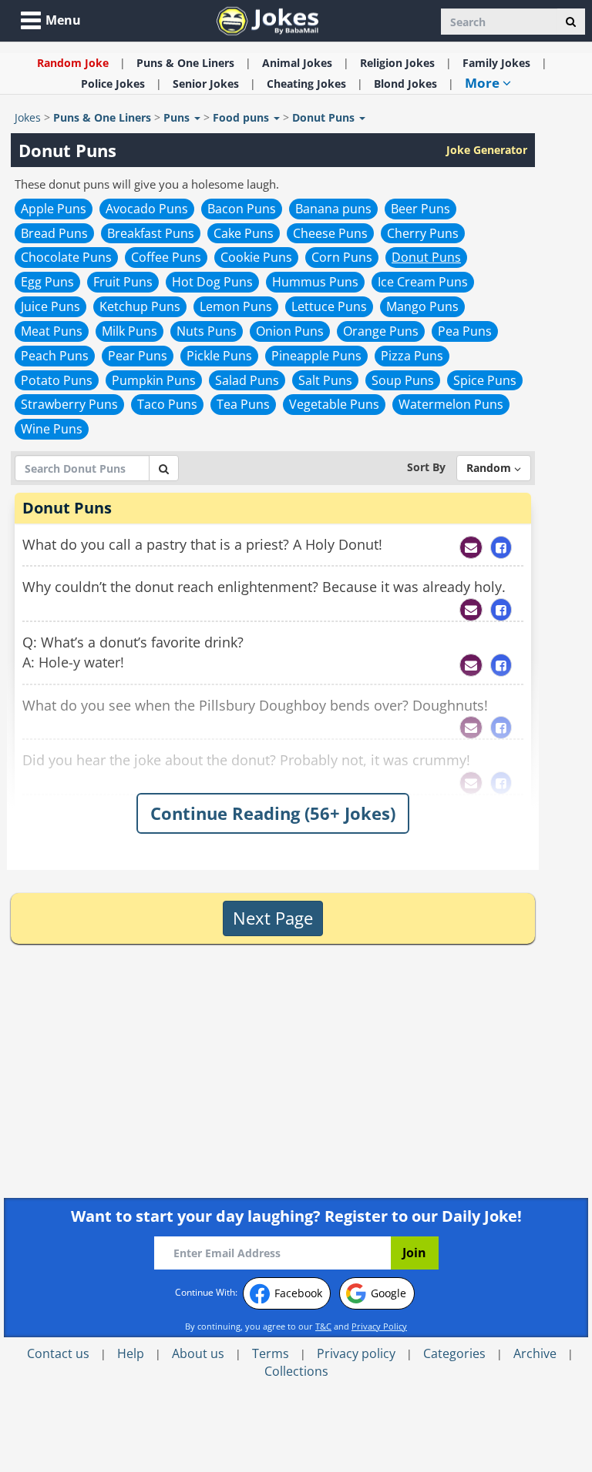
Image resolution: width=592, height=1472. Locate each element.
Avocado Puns (147, 208)
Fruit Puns (123, 281)
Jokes (28, 117)
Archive (535, 1353)
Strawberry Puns (69, 404)
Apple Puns (53, 208)
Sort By (426, 467)
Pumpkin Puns (154, 380)
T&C (323, 1326)
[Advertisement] (144, 1071)
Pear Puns (137, 355)
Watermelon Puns (451, 404)
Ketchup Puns (139, 306)
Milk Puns (129, 331)
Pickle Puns (219, 355)
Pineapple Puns (316, 355)
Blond (405, 83)
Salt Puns (325, 380)
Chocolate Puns (66, 257)
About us (198, 1353)
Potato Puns (56, 380)
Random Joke (73, 62)
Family (496, 62)
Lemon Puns (236, 306)
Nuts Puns (207, 331)
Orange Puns (381, 331)
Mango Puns (422, 306)
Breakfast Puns (150, 233)
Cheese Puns (330, 233)
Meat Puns (51, 331)
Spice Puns (484, 380)
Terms (270, 1353)
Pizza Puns (412, 355)
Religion (397, 62)
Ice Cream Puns (423, 281)
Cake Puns (244, 233)
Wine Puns (51, 428)
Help (130, 1353)
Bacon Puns (241, 208)
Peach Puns (55, 355)
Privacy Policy (379, 1326)
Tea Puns (243, 404)
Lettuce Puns (329, 306)
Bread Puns (54, 233)
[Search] (571, 21)
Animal (297, 62)
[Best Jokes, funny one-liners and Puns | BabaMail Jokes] (267, 19)
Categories (454, 1353)
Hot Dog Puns (212, 281)
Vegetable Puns (334, 404)
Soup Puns (403, 380)
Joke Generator (486, 149)
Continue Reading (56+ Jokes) (272, 813)
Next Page (273, 917)
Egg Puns (47, 281)
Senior (206, 83)
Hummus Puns (315, 281)
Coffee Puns (166, 257)
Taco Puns (167, 404)
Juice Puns (50, 306)
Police (113, 83)
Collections (296, 1371)
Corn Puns (341, 257)
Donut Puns (426, 257)
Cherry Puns (423, 233)
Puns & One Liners (185, 62)
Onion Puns (290, 331)
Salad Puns (247, 380)
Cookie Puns (256, 257)
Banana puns (333, 208)
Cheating (306, 83)
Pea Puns (465, 331)
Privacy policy (356, 1353)
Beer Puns (420, 208)
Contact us (58, 1353)
